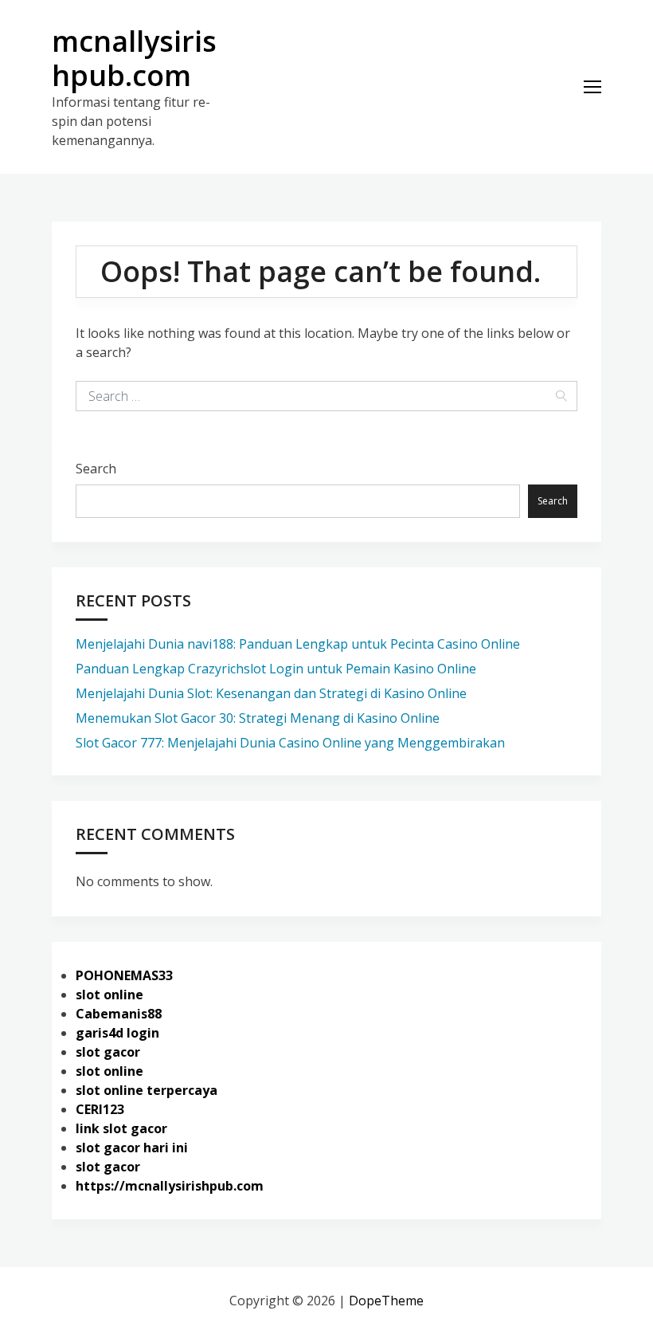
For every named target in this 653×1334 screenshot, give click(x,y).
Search (96, 468)
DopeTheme (386, 1300)
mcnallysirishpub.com (134, 58)
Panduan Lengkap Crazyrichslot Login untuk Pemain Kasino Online (276, 668)
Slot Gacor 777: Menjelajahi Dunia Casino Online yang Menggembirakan (290, 742)
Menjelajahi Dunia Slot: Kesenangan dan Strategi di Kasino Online (271, 693)
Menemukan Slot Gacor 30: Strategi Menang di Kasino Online (258, 718)
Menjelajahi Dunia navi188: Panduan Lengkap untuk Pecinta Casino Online (298, 644)
